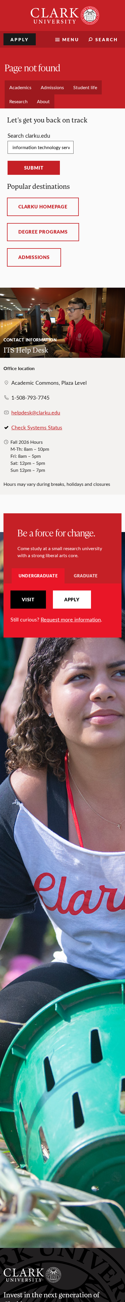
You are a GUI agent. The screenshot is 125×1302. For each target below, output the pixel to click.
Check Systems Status (36, 427)
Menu (70, 39)
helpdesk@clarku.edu (35, 412)
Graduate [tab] (86, 576)
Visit (28, 599)
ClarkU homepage (42, 206)
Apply (19, 39)
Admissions (34, 257)
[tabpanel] (62, 607)
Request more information (71, 619)
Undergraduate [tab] (38, 576)
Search (106, 39)
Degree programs (43, 232)
